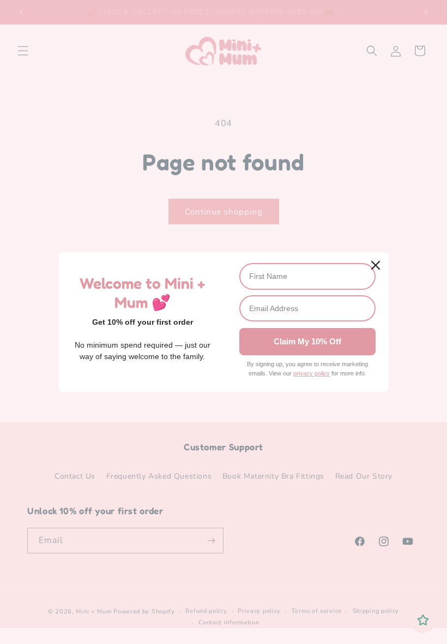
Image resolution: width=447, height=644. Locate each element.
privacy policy (311, 373)
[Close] (376, 265)
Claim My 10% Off (307, 341)
